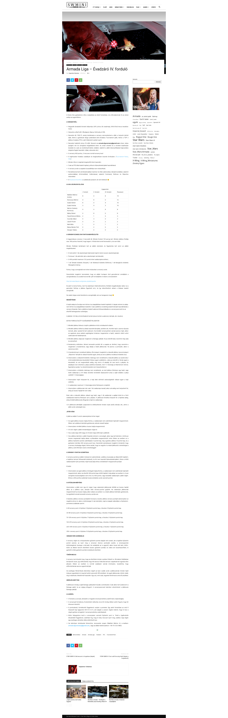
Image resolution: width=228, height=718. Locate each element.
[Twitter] (72, 80)
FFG (104, 634)
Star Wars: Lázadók (137, 143)
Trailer (135, 158)
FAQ (69, 159)
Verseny (141, 157)
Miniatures (119, 7)
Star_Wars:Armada (141, 152)
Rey (134, 137)
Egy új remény (142, 122)
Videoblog (130, 7)
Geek (110, 7)
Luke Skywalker (142, 134)
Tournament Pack (111, 634)
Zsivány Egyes (138, 163)
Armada (82, 62)
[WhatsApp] (80, 80)
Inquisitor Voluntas (74, 73)
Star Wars (85, 65)
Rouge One (152, 137)
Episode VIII (156, 122)
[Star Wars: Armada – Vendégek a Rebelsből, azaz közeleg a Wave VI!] (97, 691)
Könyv (153, 7)
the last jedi (136, 155)
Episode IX (149, 122)
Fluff (105, 7)
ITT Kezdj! (96, 7)
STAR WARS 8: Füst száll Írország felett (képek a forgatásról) (114, 657)
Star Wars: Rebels (148, 143)
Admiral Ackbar (76, 634)
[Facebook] (68, 80)
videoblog (146, 158)
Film (137, 7)
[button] (159, 7)
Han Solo (148, 125)
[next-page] (70, 705)
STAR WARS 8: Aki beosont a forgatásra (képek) (80, 656)
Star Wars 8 (150, 140)
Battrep (154, 116)
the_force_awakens (147, 155)
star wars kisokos (139, 146)
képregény (156, 131)
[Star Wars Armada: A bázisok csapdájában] (118, 691)
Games (145, 7)
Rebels (157, 134)
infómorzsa (150, 131)
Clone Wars (135, 119)
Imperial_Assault (139, 131)
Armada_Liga (91, 634)
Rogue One (141, 137)
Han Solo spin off (137, 128)
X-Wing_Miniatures (149, 160)
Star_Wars (152, 149)
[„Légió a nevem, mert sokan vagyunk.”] (76, 691)
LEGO (134, 134)
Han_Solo (144, 128)
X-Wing (136, 160)
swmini (153, 152)
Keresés (135, 79)
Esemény (79, 65)
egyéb (135, 122)
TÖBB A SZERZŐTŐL (88, 681)
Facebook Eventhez (76, 180)
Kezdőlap (68, 62)
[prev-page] (67, 705)
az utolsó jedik (146, 116)
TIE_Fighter (157, 155)
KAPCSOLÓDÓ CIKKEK (74, 681)
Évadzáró (99, 634)
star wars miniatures (139, 149)
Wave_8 (152, 158)
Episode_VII (135, 125)
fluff (144, 125)
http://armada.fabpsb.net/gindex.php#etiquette (81, 281)
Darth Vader (144, 119)
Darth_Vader (153, 119)
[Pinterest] (76, 80)
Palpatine (151, 134)
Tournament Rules (122, 156)
